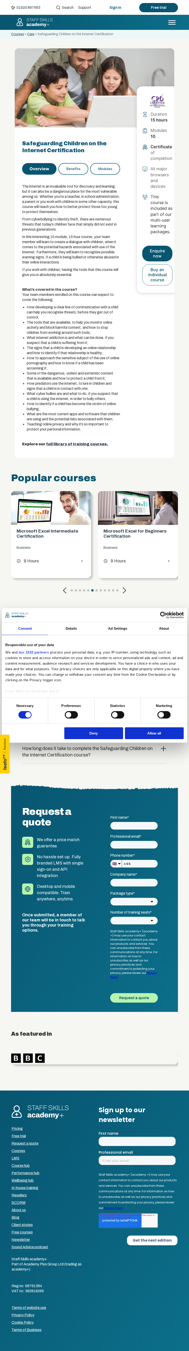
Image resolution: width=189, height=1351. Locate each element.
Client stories (22, 1225)
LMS (15, 1158)
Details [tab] (71, 628)
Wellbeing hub (23, 1180)
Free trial (158, 7)
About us (19, 1210)
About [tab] (164, 628)
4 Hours (114, 561)
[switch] (71, 715)
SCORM (19, 1203)
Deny (93, 733)
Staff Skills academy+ (34, 22)
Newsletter (21, 1240)
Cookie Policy (23, 1322)
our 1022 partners (34, 652)
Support (84, 7)
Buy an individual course (157, 274)
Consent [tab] (25, 628)
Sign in (115, 7)
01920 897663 (28, 7)
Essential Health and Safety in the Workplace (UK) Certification (137, 534)
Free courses (22, 1232)
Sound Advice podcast (30, 1247)
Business (24, 547)
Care (30, 34)
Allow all (154, 733)
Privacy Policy (23, 1315)
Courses (17, 34)
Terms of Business (26, 1330)
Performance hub (25, 1173)
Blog (15, 1217)
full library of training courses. (77, 444)
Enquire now (157, 253)
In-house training (25, 1188)
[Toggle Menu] (172, 22)
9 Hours (28, 561)
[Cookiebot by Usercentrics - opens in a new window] (163, 615)
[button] (64, 590)
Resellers (19, 1195)
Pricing (17, 1129)
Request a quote (25, 1143)
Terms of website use (29, 1308)
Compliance (112, 547)
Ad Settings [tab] (117, 628)
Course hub (21, 1166)
